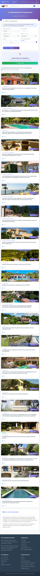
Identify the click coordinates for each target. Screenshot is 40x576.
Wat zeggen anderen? (25, 560)
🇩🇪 (20, 2)
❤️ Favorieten (33, 2)
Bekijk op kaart (20, 63)
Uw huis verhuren (4, 557)
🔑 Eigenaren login (37, 2)
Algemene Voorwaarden (5, 564)
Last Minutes (23, 544)
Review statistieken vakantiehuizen (28, 562)
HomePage (23, 540)
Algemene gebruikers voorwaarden (28, 566)
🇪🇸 (27, 2)
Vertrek (24, 33)
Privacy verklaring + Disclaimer (27, 564)
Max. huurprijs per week (25, 38)
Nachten (5, 38)
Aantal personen (24, 28)
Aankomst (7, 33)
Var (15, 60)
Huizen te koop (24, 545)
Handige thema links (25, 568)
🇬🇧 (22, 2)
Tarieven (2, 562)
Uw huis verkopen (4, 559)
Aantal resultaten (7, 28)
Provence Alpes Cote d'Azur (25, 60)
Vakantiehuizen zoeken (25, 542)
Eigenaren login (4, 560)
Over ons (23, 559)
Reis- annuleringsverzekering (26, 549)
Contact (22, 557)
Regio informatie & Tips (25, 547)
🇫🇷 (25, 2)
